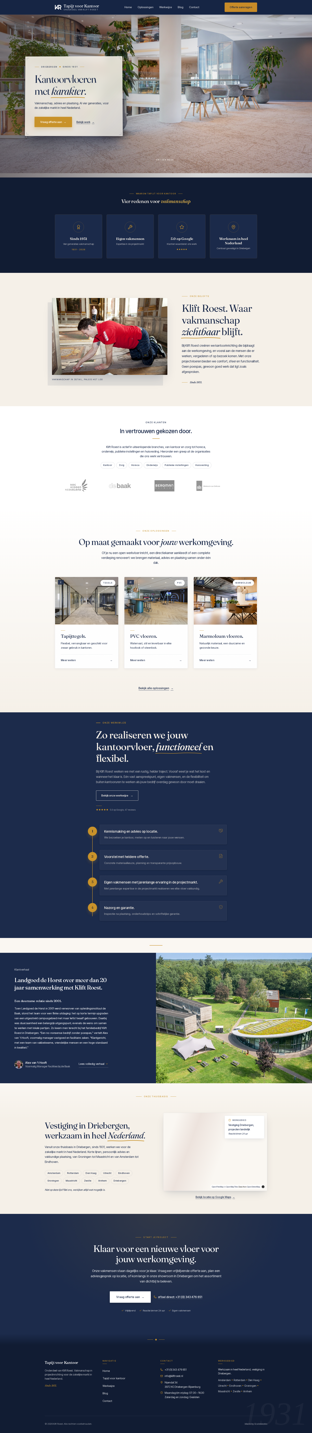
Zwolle (87, 1180)
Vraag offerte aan (53, 122)
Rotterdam (73, 1173)
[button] (215, 1154)
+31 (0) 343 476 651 (175, 1369)
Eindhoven (124, 1173)
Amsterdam (53, 1173)
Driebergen (120, 1180)
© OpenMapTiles (231, 1186)
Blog (180, 7)
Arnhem (102, 1180)
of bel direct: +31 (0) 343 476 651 (180, 1297)
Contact (194, 7)
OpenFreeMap (218, 1186)
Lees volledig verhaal (91, 1064)
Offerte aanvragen (241, 7)
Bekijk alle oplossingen (155, 688)
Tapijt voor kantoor (114, 1378)
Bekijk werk (85, 122)
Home (128, 7)
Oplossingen (145, 7)
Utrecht (107, 1173)
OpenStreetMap (253, 1186)
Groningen (53, 1180)
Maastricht (71, 1180)
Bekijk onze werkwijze (117, 795)
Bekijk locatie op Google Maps (215, 1197)
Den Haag (91, 1173)
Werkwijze (165, 7)
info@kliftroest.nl (174, 1375)
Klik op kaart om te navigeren (215, 1177)
